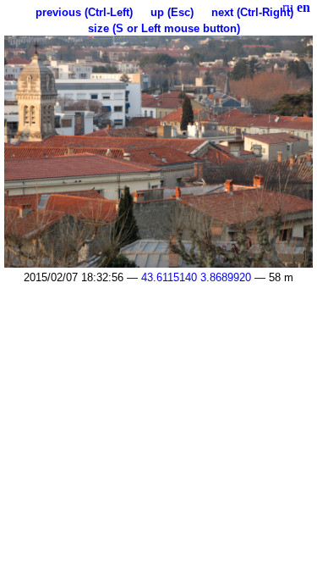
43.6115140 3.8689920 (196, 277)
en (303, 7)
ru (287, 7)
